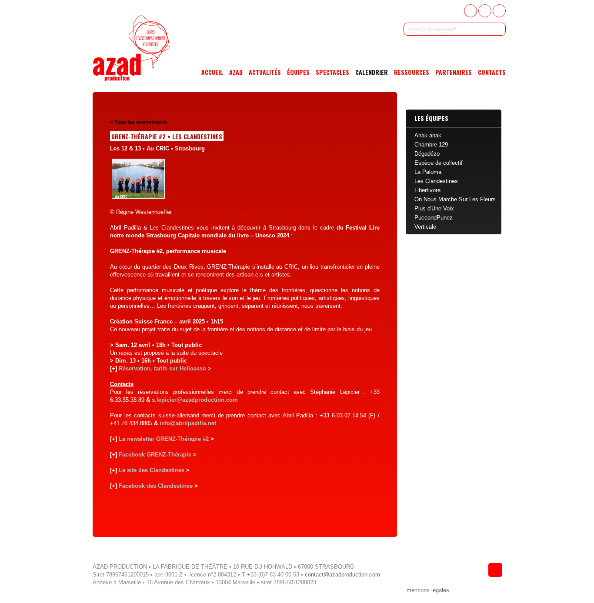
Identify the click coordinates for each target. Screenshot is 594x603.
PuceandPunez (433, 217)
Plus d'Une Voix (434, 208)
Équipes (298, 72)
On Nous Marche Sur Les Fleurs (455, 199)
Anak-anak (427, 135)
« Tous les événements (138, 122)
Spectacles (332, 72)
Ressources (411, 72)
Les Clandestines (436, 181)
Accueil (212, 72)
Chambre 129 (431, 144)
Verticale (425, 226)
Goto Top (495, 570)
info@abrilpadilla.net (188, 423)
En (499, 10)
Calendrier (371, 72)
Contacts (492, 72)
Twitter (484, 10)
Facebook (470, 10)
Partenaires (453, 72)
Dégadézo (427, 153)
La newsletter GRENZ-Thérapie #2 (163, 439)
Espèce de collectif (438, 163)
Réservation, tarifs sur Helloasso (161, 368)
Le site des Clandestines (150, 470)
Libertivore (427, 190)
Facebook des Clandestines (155, 486)
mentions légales (428, 590)
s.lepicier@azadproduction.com (195, 399)
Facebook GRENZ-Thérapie (154, 454)
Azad (236, 72)
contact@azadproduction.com (342, 574)
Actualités (265, 72)
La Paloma (427, 172)
